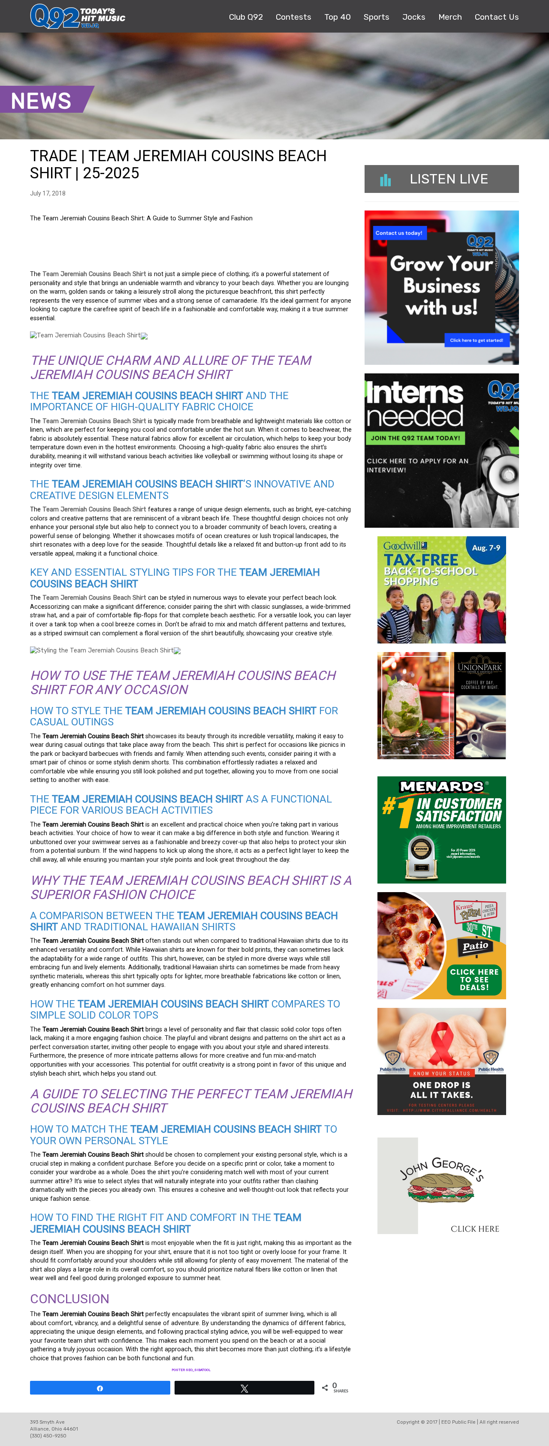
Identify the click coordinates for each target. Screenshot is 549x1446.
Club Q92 (246, 17)
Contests (293, 17)
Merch (450, 17)
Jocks (413, 17)
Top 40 (337, 17)
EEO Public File (458, 1422)
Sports (376, 17)
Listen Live (449, 179)
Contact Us (497, 17)
